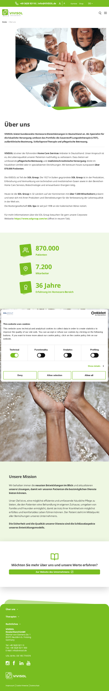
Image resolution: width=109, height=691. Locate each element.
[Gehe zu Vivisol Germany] (12, 12)
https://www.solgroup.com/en (30, 218)
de (89, 3)
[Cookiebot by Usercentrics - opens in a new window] (93, 314)
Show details (94, 366)
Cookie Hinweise (22, 685)
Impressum (10, 685)
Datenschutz (34, 685)
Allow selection (54, 375)
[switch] (41, 355)
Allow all (89, 375)
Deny (20, 375)
